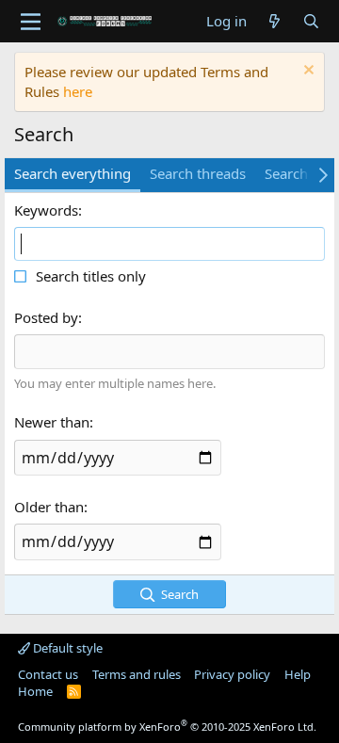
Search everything (72, 173)
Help (297, 674)
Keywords (46, 210)
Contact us (48, 674)
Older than (49, 506)
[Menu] (30, 21)
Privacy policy (232, 674)
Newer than (51, 421)
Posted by (46, 317)
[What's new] (274, 21)
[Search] (311, 21)
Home (35, 691)
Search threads (198, 173)
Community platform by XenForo (167, 726)
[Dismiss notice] (307, 72)
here (77, 91)
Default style (66, 647)
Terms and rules (136, 674)
